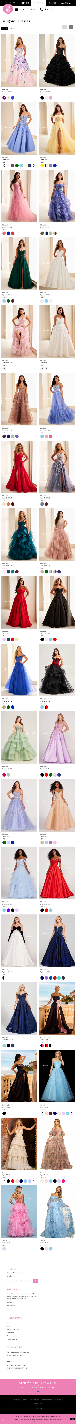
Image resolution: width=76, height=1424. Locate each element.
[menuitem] (47, 9)
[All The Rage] (29, 9)
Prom (8, 1326)
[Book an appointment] (8, 9)
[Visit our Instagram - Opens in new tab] (11, 1269)
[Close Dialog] (3, 1419)
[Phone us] (41, 9)
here (41, 1421)
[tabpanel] (8, 165)
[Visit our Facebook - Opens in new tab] (8, 1269)
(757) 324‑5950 (12, 1362)
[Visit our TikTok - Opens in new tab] (15, 1269)
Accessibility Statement (38, 1403)
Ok (73, 1419)
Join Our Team (11, 1305)
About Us (9, 1322)
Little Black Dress (12, 1339)
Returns (25, 1399)
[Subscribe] (35, 1281)
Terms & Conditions (47, 1399)
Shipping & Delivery (34, 1399)
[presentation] (19, 60)
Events (9, 1308)
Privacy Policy (58, 1399)
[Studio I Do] (10, 1275)
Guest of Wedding (12, 1336)
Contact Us (10, 1302)
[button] (47, 9)
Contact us (17, 1399)
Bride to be (10, 1332)
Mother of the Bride (13, 1329)
